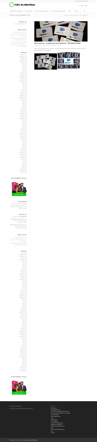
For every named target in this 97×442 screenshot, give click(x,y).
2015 (81, 15)
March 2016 (24, 128)
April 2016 (24, 126)
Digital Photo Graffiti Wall (56, 424)
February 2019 (23, 72)
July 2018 (25, 84)
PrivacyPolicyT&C (55, 414)
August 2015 (24, 139)
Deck (52, 427)
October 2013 (24, 172)
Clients (77, 15)
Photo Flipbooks (54, 421)
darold (60, 45)
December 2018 (23, 75)
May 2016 (24, 125)
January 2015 (24, 151)
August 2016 (24, 120)
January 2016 (24, 131)
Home (71, 15)
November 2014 (23, 154)
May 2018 (24, 87)
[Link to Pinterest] (84, 6)
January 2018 (24, 93)
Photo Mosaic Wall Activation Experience (60, 411)
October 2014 (24, 155)
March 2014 (24, 167)
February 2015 (23, 149)
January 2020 (24, 54)
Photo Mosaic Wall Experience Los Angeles (60, 413)
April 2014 (24, 165)
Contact (52, 432)
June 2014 (24, 162)
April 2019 (24, 69)
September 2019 (23, 61)
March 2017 (24, 108)
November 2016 (23, 115)
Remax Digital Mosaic (56, 416)
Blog (74, 15)
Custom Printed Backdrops (57, 423)
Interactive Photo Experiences (58, 426)
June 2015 (24, 142)
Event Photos (54, 408)
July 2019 (25, 64)
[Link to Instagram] (82, 6)
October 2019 (24, 59)
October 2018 (24, 79)
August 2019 (24, 62)
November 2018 (23, 77)
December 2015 (23, 133)
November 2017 (23, 97)
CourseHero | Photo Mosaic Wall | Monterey (19, 42)
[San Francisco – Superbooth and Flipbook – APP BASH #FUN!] (61, 31)
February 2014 (23, 169)
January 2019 (24, 74)
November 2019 (23, 57)
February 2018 (23, 92)
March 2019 (24, 71)
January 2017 (24, 111)
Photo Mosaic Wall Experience (58, 429)
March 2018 (24, 90)
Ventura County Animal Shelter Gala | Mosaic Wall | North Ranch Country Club (19, 39)
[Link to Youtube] (86, 6)
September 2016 (23, 118)
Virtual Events (54, 419)
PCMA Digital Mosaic (55, 409)
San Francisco (47, 45)
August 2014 (24, 159)
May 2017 (24, 105)
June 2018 (24, 85)
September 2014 (23, 157)
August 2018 (24, 82)
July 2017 (25, 102)
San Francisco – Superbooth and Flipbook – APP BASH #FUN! (57, 43)
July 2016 (25, 121)
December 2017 (23, 95)
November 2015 (23, 134)
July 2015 (25, 141)
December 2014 (23, 152)
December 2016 (23, 113)
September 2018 (23, 80)
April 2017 (24, 107)
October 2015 (24, 136)
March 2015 (24, 147)
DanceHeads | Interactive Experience (20, 32)
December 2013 (23, 170)
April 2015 (24, 146)
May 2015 (24, 144)
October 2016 (24, 116)
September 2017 (23, 98)
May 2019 (24, 67)
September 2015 (23, 138)
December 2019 (23, 56)
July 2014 (25, 160)
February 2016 (23, 129)
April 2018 (24, 89)
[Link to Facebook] (79, 6)
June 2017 (24, 103)
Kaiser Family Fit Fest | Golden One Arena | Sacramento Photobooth (19, 45)
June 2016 (24, 123)
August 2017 (24, 100)
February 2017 (23, 110)
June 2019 (24, 66)
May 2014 (24, 164)
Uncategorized (53, 45)
